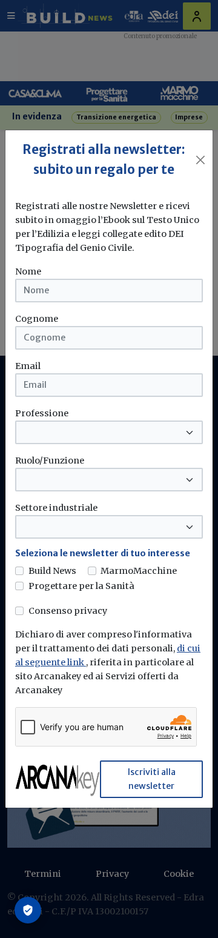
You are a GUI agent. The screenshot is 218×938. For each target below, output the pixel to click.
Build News (52, 570)
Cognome (36, 318)
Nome (28, 271)
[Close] (200, 160)
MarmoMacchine (139, 570)
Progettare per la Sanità (81, 585)
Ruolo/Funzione (49, 460)
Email (28, 366)
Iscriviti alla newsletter (152, 779)
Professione (41, 413)
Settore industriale (56, 507)
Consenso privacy (67, 610)
